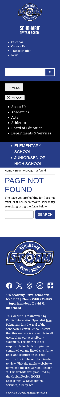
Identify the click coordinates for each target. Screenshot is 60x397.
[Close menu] (15, 97)
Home (8, 170)
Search (45, 214)
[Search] (49, 72)
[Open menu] (14, 87)
